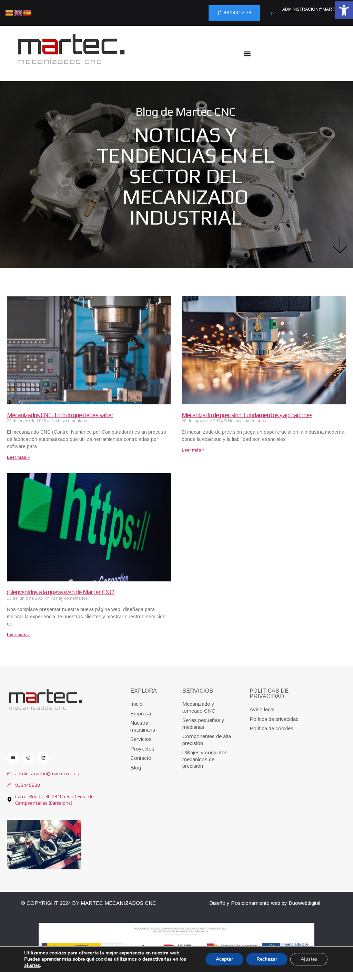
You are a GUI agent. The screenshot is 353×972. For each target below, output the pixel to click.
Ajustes (309, 959)
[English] (18, 12)
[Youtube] (13, 758)
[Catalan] (9, 12)
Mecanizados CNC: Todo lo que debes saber (60, 414)
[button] (344, 10)
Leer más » (18, 457)
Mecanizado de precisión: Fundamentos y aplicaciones (247, 414)
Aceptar (224, 959)
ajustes (32, 965)
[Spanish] (27, 12)
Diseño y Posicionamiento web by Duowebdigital (264, 903)
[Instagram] (28, 758)
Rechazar (266, 959)
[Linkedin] (43, 758)
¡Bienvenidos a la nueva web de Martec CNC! (60, 592)
